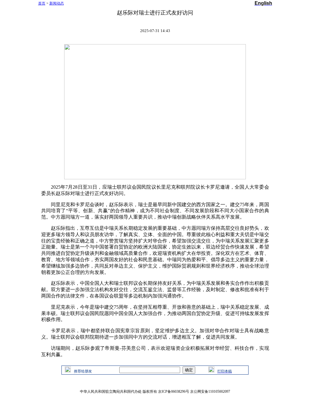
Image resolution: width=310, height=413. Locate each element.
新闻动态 (56, 3)
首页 (41, 3)
